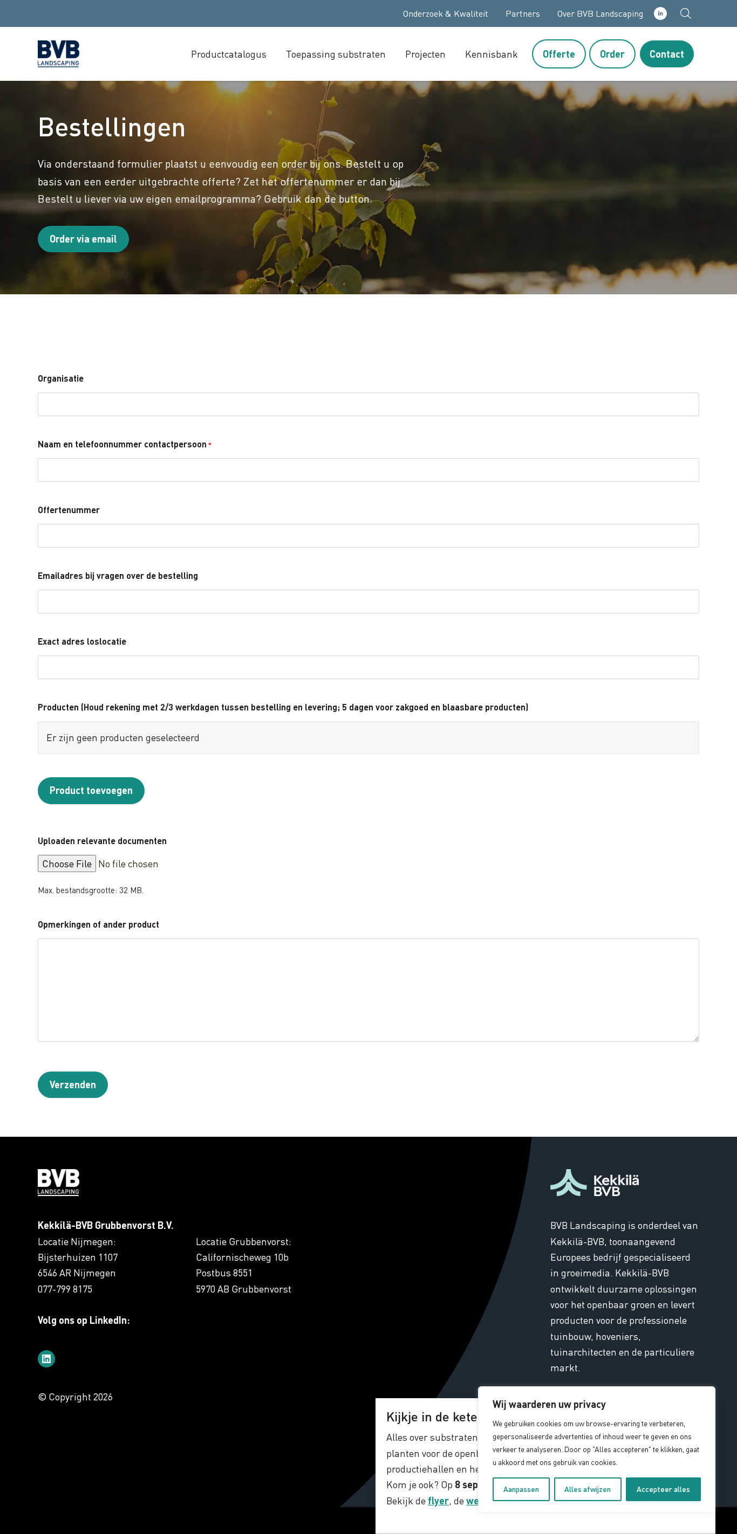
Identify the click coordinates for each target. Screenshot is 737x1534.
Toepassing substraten (336, 54)
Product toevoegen (91, 790)
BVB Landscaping (81, 53)
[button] (685, 13)
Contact (667, 54)
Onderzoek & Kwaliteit (445, 13)
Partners (523, 13)
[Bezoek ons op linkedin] (46, 1358)
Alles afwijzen (587, 1489)
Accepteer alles (663, 1489)
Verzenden (73, 1084)
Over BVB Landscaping (600, 13)
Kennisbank (491, 54)
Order (612, 54)
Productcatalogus (229, 54)
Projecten (425, 54)
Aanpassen (521, 1489)
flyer (438, 1501)
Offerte (559, 54)
